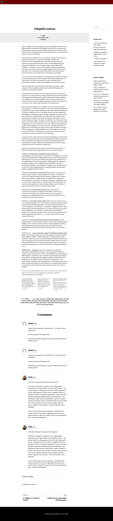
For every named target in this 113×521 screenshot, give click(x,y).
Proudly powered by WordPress (52, 514)
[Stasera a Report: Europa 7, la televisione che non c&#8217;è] (45, 284)
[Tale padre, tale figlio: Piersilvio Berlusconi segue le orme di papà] (61, 284)
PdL (34, 302)
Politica (27, 299)
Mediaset (65, 301)
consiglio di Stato (50, 299)
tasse (65, 302)
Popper (66, 514)
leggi (51, 301)
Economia (66, 299)
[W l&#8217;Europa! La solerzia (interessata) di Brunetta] (29, 284)
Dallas (31, 476)
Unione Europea (49, 304)
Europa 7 (49, 76)
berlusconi (42, 299)
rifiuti (48, 131)
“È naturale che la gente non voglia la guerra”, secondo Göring (101, 54)
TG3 (40, 304)
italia (40, 301)
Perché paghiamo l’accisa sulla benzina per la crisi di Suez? (100, 109)
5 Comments (43, 39)
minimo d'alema (25, 302)
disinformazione (59, 299)
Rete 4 (45, 302)
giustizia (28, 301)
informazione (34, 301)
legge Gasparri (48, 69)
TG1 (67, 302)
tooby (30, 427)
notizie (31, 302)
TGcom (42, 304)
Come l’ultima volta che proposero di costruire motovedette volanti (99, 63)
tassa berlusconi (59, 302)
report (41, 302)
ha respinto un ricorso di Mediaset (47, 46)
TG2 (37, 304)
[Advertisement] (56, 14)
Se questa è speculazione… (100, 58)
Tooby (43, 35)
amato (37, 299)
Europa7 (24, 301)
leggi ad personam (57, 301)
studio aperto (50, 302)
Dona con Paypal (46, 272)
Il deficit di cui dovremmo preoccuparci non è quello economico (101, 83)
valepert (31, 350)
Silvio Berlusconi (59, 63)
